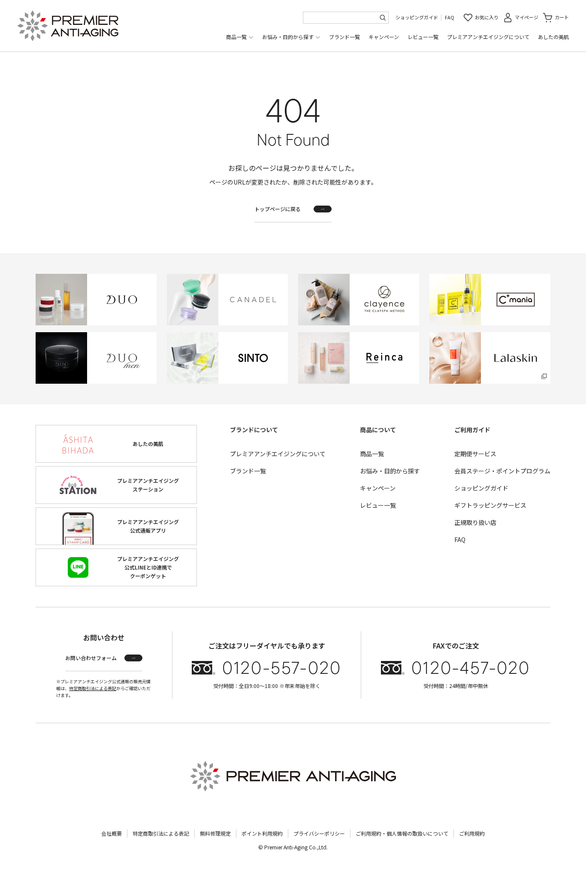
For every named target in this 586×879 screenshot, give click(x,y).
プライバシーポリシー (319, 833)
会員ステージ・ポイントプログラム (502, 471)
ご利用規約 (472, 833)
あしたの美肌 (553, 36)
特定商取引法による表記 (92, 688)
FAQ (449, 17)
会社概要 (111, 833)
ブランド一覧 (344, 36)
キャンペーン (384, 36)
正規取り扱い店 (475, 522)
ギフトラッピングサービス (490, 505)
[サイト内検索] (383, 17)
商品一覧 (236, 36)
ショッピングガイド (417, 17)
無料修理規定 (215, 833)
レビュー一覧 (423, 36)
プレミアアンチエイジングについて (488, 36)
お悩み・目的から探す (288, 36)
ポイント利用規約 (262, 833)
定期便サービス (475, 453)
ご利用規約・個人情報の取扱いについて (402, 833)
